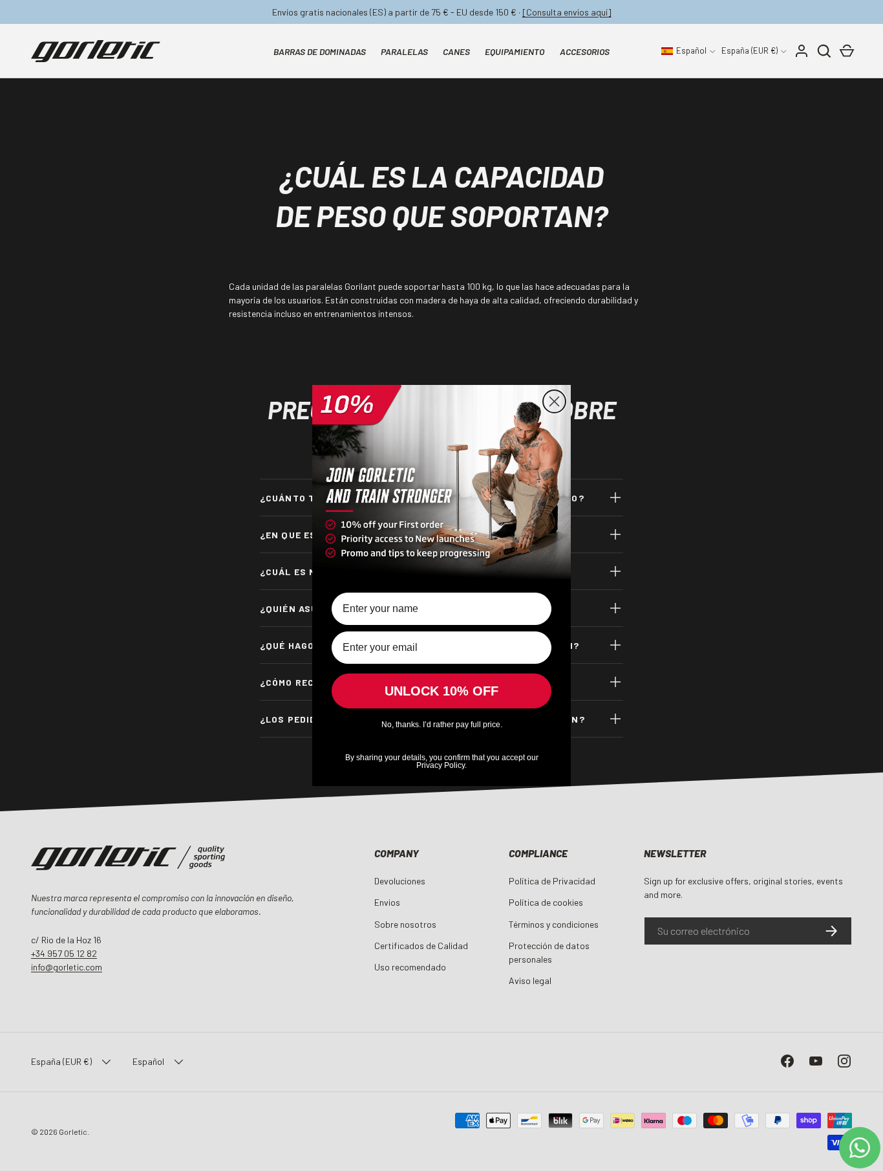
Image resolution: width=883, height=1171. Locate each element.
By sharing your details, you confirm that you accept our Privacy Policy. (441, 760)
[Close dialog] (554, 401)
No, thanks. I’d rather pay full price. (441, 724)
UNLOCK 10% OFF (441, 691)
